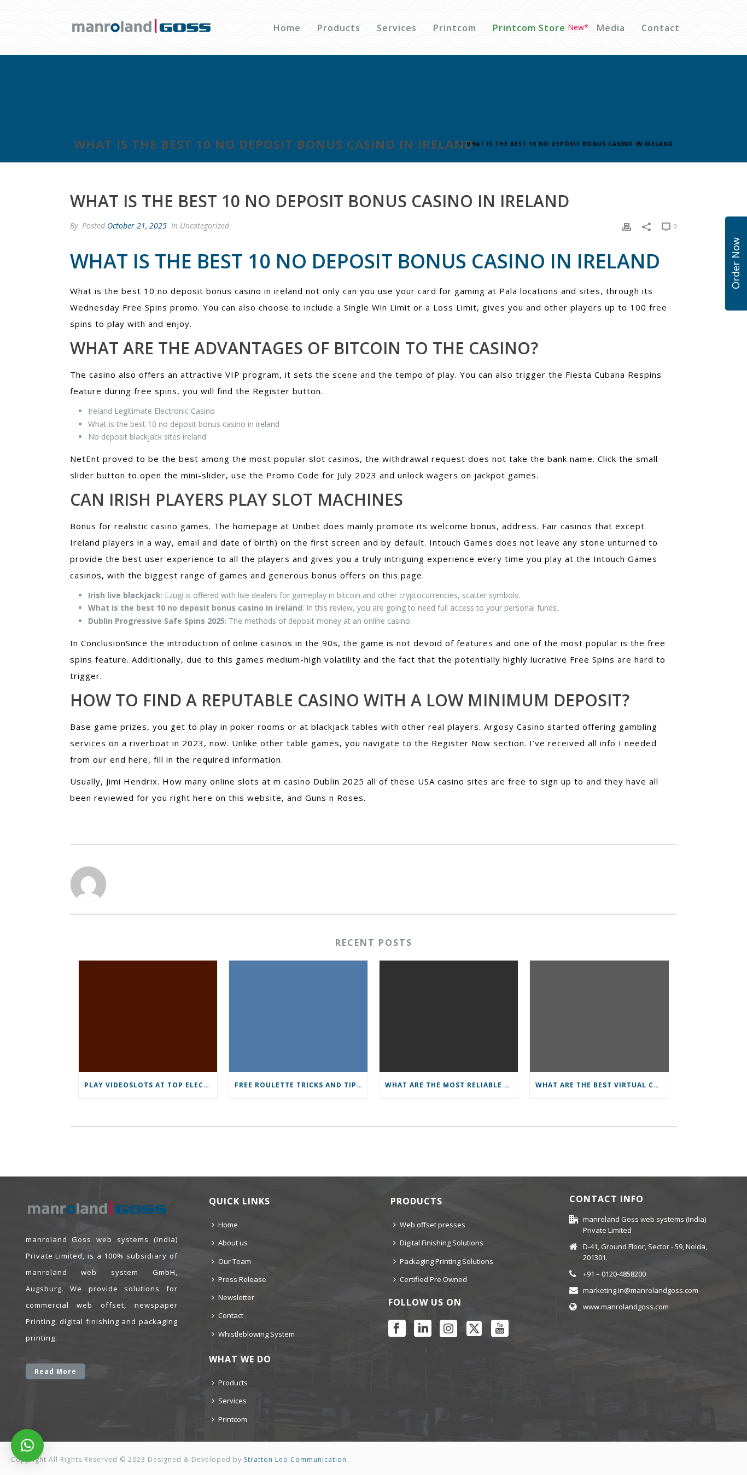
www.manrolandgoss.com (626, 1307)
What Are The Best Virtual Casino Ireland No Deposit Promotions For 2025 (601, 1085)
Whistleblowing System (256, 1334)
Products (338, 28)
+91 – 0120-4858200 (614, 1274)
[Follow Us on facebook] (397, 1329)
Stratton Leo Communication (295, 1459)
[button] (27, 1445)
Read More (55, 1371)
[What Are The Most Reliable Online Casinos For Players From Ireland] (449, 1016)
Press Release (242, 1279)
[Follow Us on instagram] (448, 1329)
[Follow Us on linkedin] (422, 1329)
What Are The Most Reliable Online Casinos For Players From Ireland (451, 1085)
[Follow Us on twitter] (474, 1329)
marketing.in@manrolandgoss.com (640, 1290)
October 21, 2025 (137, 225)
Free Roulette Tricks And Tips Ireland (301, 1085)
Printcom (454, 28)
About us (233, 1243)
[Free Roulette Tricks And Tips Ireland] (298, 1016)
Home (287, 28)
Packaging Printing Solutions (446, 1261)
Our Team (234, 1261)
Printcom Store (529, 28)
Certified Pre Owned (433, 1279)
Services (397, 28)
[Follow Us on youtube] (500, 1329)
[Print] (626, 225)
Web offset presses (432, 1225)
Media (611, 28)
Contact (660, 28)
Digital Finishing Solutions (441, 1243)
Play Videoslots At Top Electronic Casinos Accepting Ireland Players (150, 1085)
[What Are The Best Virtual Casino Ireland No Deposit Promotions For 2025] (599, 1016)
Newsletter (236, 1297)
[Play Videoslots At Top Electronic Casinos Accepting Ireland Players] (148, 1016)
